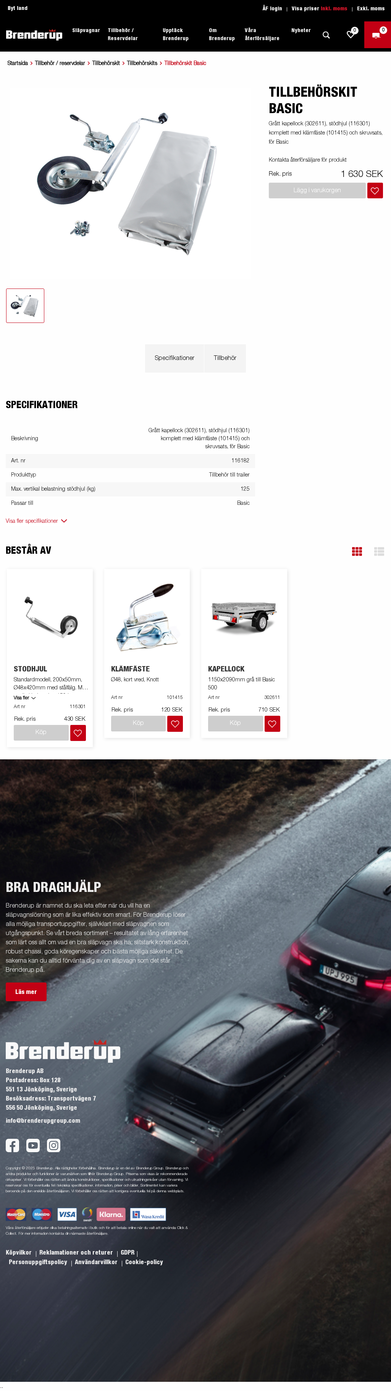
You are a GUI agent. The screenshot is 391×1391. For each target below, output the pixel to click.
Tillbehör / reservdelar (60, 63)
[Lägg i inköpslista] (375, 190)
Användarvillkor (97, 1262)
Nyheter (301, 30)
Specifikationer (174, 358)
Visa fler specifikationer (32, 521)
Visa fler (21, 698)
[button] (357, 551)
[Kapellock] (244, 617)
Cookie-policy (144, 1262)
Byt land (17, 8)
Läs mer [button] (26, 992)
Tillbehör (225, 358)
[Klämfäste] (147, 617)
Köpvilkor (19, 1253)
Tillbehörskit (106, 63)
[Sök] (326, 34)
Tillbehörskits (142, 63)
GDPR (127, 1253)
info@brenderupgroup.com (43, 1121)
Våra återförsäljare (262, 34)
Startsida (18, 63)
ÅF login (272, 8)
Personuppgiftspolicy (39, 1262)
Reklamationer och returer (77, 1253)
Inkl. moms (334, 8)
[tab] (25, 306)
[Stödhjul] (50, 617)
